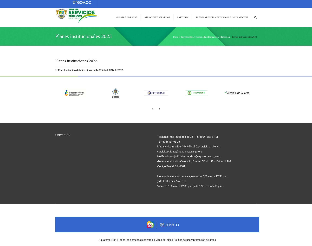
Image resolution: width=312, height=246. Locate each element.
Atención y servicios (157, 17)
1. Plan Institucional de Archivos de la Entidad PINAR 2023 (89, 70)
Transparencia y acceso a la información (222, 17)
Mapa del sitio (164, 240)
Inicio (175, 37)
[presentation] (153, 108)
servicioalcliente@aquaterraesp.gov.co (179, 151)
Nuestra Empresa (126, 17)
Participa (183, 17)
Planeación (225, 37)
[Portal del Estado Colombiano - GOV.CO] (82, 2)
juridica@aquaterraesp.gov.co (204, 156)
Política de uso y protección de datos (195, 240)
